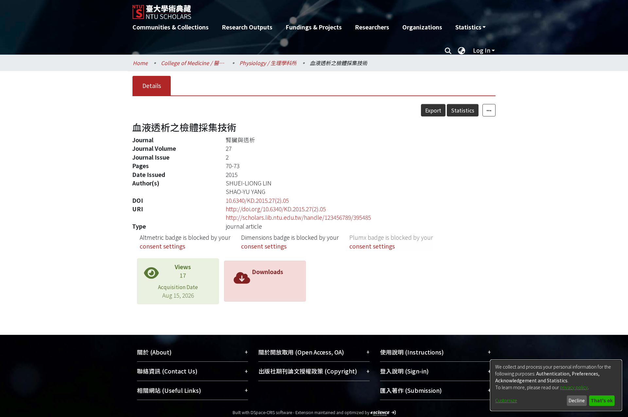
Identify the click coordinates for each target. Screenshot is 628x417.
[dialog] (556, 385)
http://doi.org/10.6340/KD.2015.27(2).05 (276, 209)
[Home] (278, 9)
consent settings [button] (162, 246)
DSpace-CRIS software (271, 412)
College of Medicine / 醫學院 (193, 63)
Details (151, 85)
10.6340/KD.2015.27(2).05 (257, 200)
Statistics (462, 110)
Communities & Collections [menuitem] (170, 27)
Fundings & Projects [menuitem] (314, 27)
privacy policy (574, 387)
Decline (576, 400)
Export (433, 110)
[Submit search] (448, 50)
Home (140, 63)
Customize (506, 400)
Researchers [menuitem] (372, 27)
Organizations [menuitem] (422, 27)
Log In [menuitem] (481, 50)
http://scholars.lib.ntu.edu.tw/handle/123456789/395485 (298, 217)
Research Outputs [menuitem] (247, 27)
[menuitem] (470, 27)
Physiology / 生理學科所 (268, 63)
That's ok (602, 400)
